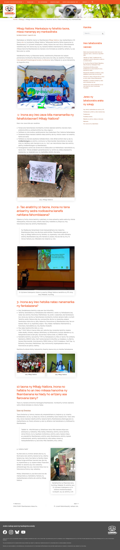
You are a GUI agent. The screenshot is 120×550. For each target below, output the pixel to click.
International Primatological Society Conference (33, 60)
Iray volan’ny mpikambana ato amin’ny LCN (93, 109)
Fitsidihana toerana (87, 116)
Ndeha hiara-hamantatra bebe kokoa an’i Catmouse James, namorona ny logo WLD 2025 (93, 53)
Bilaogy (85, 2)
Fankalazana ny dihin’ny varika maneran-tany (94, 111)
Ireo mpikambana (42, 2)
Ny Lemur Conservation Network (13, 2)
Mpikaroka (85, 121)
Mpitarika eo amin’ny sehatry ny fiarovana (93, 119)
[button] (23, 2)
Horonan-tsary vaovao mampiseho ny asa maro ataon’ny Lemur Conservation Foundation (93, 86)
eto (22, 42)
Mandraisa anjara (55, 2)
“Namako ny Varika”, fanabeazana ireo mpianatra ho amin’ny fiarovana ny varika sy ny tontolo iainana (93, 59)
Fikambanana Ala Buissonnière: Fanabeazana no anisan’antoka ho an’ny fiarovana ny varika (92, 69)
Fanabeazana (30, 2)
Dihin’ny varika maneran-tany (70, 2)
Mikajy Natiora (54, 40)
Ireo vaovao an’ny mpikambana (90, 123)
